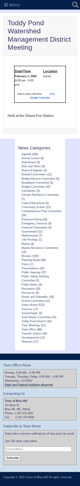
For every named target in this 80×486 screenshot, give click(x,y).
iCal (52, 93)
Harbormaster (30, 235)
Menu (14, 5)
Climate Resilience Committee (40, 194)
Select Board (30, 304)
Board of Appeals (32, 170)
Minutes (26, 256)
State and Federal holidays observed (29, 384)
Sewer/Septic (30, 313)
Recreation (28, 288)
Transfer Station (31, 333)
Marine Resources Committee (40, 247)
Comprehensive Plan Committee (41, 211)
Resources (28, 292)
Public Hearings (31, 272)
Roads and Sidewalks (35, 296)
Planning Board (31, 260)
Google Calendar (40, 97)
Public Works (30, 284)
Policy (25, 264)
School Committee (33, 300)
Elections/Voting (32, 219)
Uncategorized (30, 337)
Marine (26, 243)
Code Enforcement (33, 203)
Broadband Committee (35, 182)
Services (27, 309)
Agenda (26, 154)
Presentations (30, 268)
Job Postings (30, 239)
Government (29, 231)
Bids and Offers (31, 166)
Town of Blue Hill (37, 477)
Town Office (29, 329)
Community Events (33, 207)
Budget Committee (33, 186)
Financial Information (34, 227)
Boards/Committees (34, 174)
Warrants (27, 341)
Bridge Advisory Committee (38, 178)
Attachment (29, 162)
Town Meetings (31, 325)
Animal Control (31, 158)
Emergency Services (34, 223)
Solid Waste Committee (36, 317)
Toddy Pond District (34, 321)
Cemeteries (29, 190)
